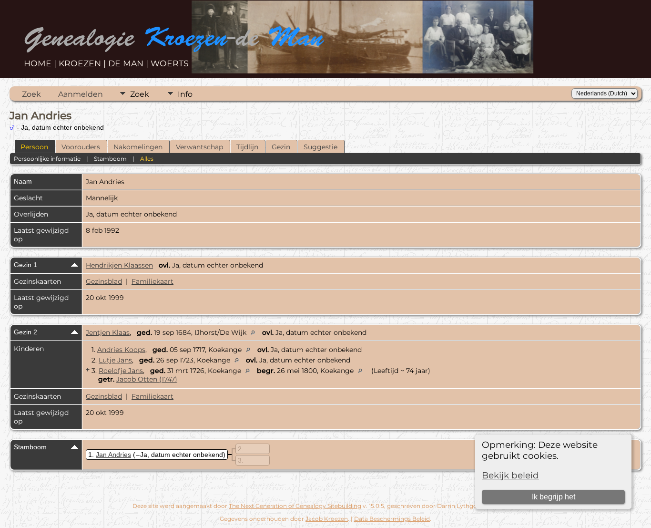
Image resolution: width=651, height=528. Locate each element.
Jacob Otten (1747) (146, 379)
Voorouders (80, 147)
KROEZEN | (83, 63)
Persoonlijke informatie (47, 158)
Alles (146, 158)
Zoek (31, 94)
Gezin (281, 147)
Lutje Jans (115, 360)
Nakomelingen (138, 147)
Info (185, 94)
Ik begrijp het (553, 497)
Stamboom (110, 158)
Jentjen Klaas (108, 332)
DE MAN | (129, 63)
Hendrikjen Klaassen (119, 265)
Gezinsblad (104, 281)
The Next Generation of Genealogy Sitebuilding (295, 505)
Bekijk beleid (510, 475)
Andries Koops (121, 349)
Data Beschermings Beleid (392, 518)
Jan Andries (113, 454)
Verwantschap (199, 147)
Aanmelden (80, 94)
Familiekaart (152, 281)
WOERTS (170, 63)
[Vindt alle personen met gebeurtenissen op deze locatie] (255, 332)
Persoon (34, 147)
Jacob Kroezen (326, 518)
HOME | (41, 63)
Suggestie (320, 147)
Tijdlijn (247, 147)
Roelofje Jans (121, 370)
